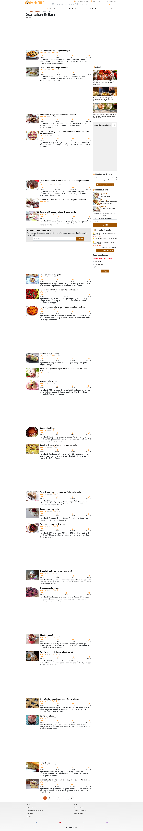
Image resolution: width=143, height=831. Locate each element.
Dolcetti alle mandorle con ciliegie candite (57, 652)
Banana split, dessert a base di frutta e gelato (58, 212)
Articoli (73, 9)
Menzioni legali (78, 813)
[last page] (72, 798)
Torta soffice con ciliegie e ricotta (54, 68)
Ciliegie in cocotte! (47, 635)
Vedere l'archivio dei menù (104, 214)
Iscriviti (80, 239)
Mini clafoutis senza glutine (51, 275)
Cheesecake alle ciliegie (49, 588)
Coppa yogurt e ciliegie (49, 509)
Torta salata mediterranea (105, 195)
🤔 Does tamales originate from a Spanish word (103, 242)
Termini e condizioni (80, 811)
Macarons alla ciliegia (48, 381)
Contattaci (77, 805)
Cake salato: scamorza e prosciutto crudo (109, 202)
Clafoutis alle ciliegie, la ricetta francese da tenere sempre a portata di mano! (64, 133)
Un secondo (99, 264)
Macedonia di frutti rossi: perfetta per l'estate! (59, 290)
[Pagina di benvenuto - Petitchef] (26, 11)
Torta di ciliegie (46, 763)
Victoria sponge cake (108, 208)
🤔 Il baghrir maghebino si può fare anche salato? (104, 234)
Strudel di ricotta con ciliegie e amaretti (56, 571)
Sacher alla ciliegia (47, 428)
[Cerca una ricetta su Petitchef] (106, 4)
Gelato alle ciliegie (47, 716)
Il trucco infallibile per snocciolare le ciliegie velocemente (63, 199)
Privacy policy (78, 808)
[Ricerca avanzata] (109, 4)
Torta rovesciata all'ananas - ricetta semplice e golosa (62, 307)
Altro (113, 9)
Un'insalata (98, 267)
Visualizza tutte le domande (108, 247)
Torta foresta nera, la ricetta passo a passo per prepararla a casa (64, 182)
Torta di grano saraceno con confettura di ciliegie (60, 492)
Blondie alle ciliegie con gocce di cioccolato (58, 115)
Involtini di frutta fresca (49, 354)
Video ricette (31, 808)
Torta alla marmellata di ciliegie (52, 524)
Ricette (52, 9)
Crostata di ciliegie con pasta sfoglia (55, 51)
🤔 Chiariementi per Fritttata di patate (105, 238)
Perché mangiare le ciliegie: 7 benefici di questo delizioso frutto (63, 370)
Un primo (98, 261)
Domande (93, 9)
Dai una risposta (97, 236)
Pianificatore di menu (104, 185)
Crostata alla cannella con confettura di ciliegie (59, 699)
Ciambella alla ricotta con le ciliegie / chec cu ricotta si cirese (65, 780)
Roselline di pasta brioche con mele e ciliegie (58, 445)
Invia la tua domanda (106, 250)
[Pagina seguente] (67, 798)
